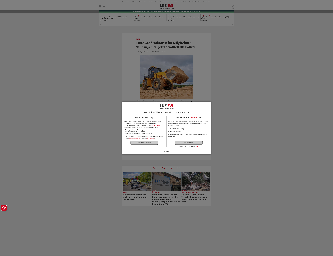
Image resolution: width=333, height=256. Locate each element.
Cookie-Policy (150, 138)
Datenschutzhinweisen (135, 138)
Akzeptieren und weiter (144, 143)
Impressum (167, 152)
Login (196, 146)
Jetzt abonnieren (188, 143)
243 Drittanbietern (156, 125)
